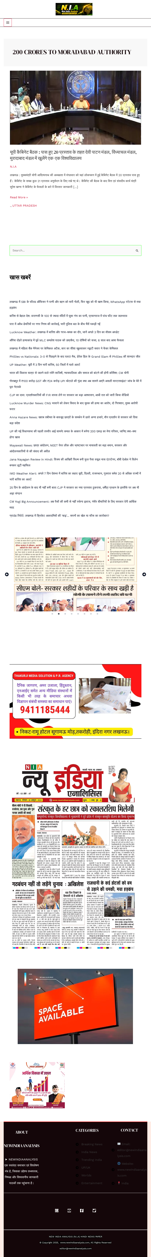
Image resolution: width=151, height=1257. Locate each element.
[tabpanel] (75, 574)
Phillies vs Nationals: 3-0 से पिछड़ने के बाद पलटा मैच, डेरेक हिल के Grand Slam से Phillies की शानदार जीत (75, 356)
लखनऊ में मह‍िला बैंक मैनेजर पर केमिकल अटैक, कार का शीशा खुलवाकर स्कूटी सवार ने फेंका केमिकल (64, 348)
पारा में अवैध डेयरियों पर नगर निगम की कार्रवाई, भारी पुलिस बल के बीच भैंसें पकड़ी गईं (55, 324)
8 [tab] (98, 614)
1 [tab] (52, 614)
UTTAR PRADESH (24, 205)
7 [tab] (91, 614)
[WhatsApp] (56, 1210)
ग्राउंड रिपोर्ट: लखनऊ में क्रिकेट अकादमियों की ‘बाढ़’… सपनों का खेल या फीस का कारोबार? (59, 515)
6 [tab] (85, 614)
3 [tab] (65, 614)
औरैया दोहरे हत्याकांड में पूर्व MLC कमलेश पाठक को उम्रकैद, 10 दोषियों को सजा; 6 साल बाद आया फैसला (67, 340)
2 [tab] (59, 614)
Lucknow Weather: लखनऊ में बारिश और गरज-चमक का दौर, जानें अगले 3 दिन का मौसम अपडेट (64, 332)
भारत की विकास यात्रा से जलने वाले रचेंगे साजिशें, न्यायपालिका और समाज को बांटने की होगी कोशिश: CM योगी (69, 373)
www (63, 1242)
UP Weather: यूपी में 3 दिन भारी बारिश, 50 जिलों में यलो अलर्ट (45, 364)
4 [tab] (72, 614)
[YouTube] (69, 1210)
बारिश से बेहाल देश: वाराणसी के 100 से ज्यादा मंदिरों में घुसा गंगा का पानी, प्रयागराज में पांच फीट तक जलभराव (68, 316)
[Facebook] (81, 1210)
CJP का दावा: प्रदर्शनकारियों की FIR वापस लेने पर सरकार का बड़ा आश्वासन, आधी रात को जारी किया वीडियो (69, 395)
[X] (94, 1210)
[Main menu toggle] (8, 22)
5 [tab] (78, 614)
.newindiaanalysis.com (77, 1242)
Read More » (19, 196)
